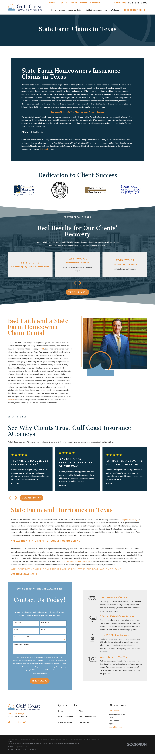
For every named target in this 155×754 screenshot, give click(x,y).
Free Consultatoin (134, 10)
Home (60, 711)
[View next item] (80, 283)
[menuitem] (11, 749)
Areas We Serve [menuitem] (112, 10)
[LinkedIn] (19, 722)
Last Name (45, 622)
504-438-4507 (137, 2)
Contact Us (95, 2)
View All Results (77, 292)
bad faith (11, 399)
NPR (42, 349)
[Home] (25, 7)
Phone (16, 629)
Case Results (71, 2)
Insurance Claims (65, 717)
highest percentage (130, 519)
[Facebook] (14, 722)
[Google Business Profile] (24, 722)
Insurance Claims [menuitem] (75, 10)
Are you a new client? (21, 637)
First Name (17, 622)
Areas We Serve (65, 722)
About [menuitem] (62, 10)
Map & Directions (115, 727)
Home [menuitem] (53, 10)
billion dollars (45, 149)
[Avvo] (9, 722)
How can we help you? (21, 644)
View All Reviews (31, 498)
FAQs (61, 2)
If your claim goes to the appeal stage (75, 561)
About (81, 711)
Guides (52, 2)
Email (43, 629)
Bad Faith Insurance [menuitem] (94, 10)
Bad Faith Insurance (87, 717)
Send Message (39, 681)
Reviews (83, 2)
